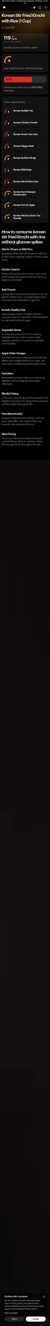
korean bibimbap (19, 170)
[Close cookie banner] (44, 1296)
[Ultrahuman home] (4, 7)
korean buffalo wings (22, 158)
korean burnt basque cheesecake (21, 193)
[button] (46, 7)
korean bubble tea (20, 111)
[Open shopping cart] (40, 7)
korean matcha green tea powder (24, 216)
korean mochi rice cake (23, 182)
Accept (36, 1319)
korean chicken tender (23, 123)
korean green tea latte (23, 134)
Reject (14, 1319)
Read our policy (11, 1313)
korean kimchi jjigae (21, 205)
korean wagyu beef (21, 146)
